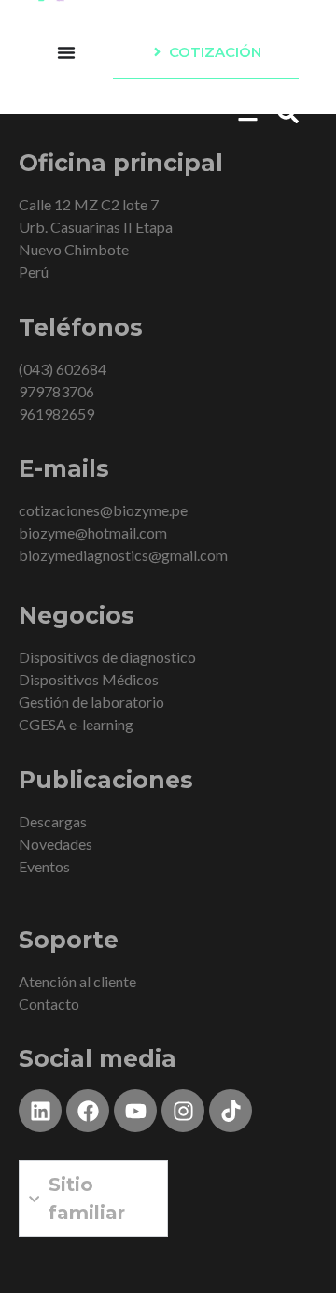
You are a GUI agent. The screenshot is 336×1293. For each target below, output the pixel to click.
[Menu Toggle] (66, 52)
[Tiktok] (230, 1110)
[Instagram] (182, 1110)
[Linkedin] (40, 1110)
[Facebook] (87, 1110)
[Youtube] (135, 1110)
